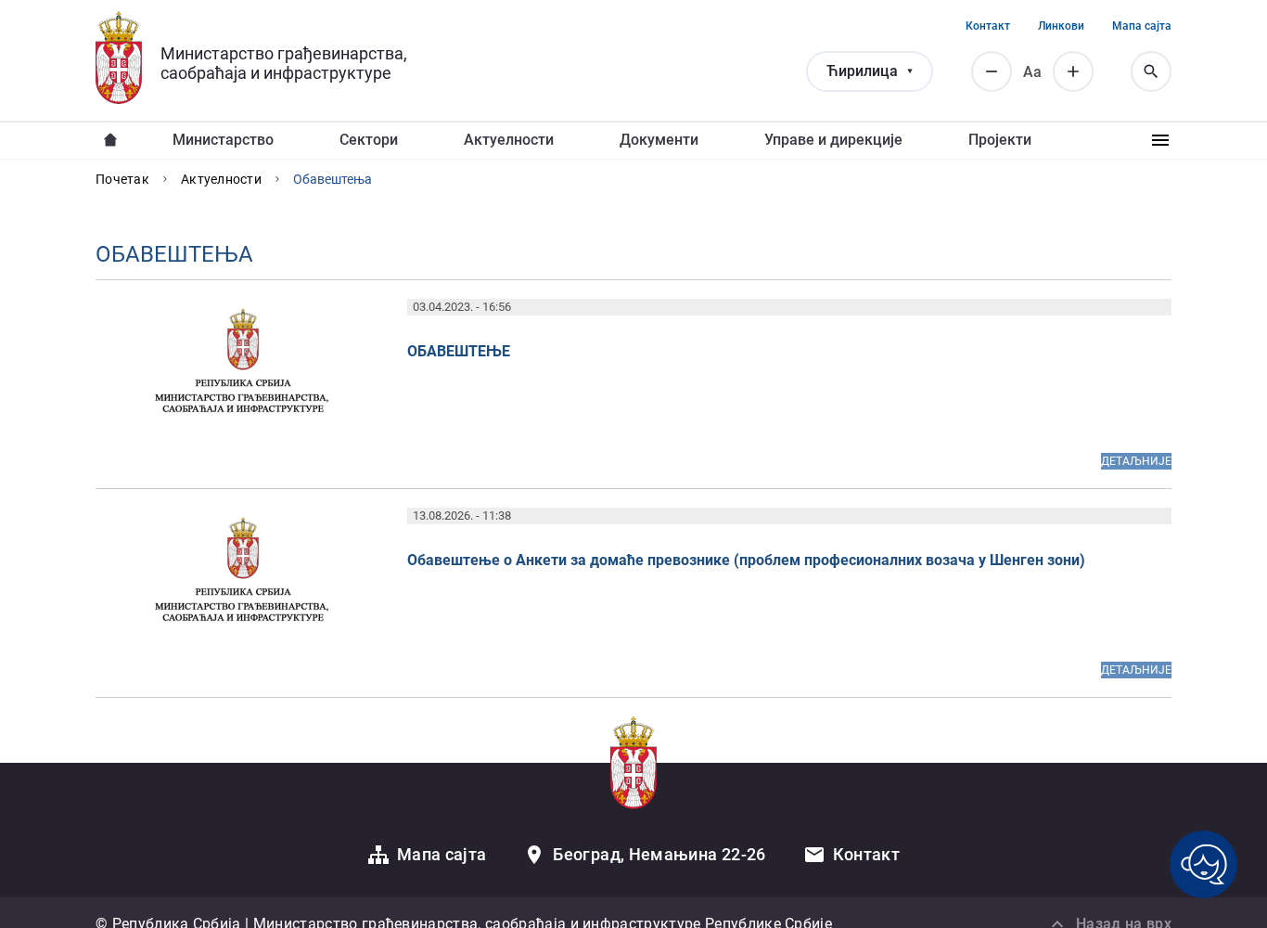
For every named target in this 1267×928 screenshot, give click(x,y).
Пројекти (999, 139)
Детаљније (1136, 461)
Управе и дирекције (833, 139)
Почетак (122, 179)
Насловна (110, 140)
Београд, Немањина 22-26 (659, 854)
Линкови (1061, 25)
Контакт (988, 25)
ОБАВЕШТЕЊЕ (458, 351)
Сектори (368, 139)
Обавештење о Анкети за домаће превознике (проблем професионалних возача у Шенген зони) (746, 560)
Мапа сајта (1141, 25)
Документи (659, 139)
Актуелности (509, 139)
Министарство (223, 139)
